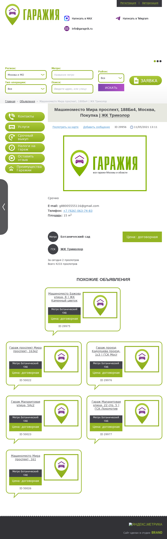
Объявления (27, 101)
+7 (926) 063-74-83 (77, 210)
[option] (113, 19)
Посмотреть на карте (65, 126)
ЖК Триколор (116, 115)
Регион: (10, 68)
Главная (10, 101)
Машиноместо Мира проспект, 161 (25, 457)
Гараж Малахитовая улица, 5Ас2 (25, 403)
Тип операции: (15, 82)
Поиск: (56, 82)
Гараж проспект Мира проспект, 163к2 (25, 349)
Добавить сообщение (96, 126)
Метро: (56, 68)
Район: (103, 71)
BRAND (157, 532)
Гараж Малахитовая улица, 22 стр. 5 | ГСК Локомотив (106, 405)
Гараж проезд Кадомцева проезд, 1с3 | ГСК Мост (106, 351)
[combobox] (26, 74)
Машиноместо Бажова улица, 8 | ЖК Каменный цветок (64, 297)
